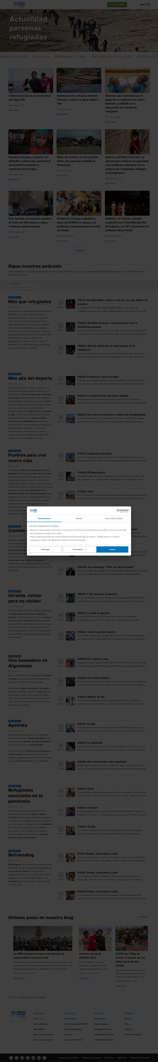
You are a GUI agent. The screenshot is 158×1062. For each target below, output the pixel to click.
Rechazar (46, 549)
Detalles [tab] (79, 518)
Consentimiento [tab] (44, 518)
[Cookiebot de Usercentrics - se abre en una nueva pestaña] (118, 511)
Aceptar (112, 549)
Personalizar (78, 549)
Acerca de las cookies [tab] (114, 518)
